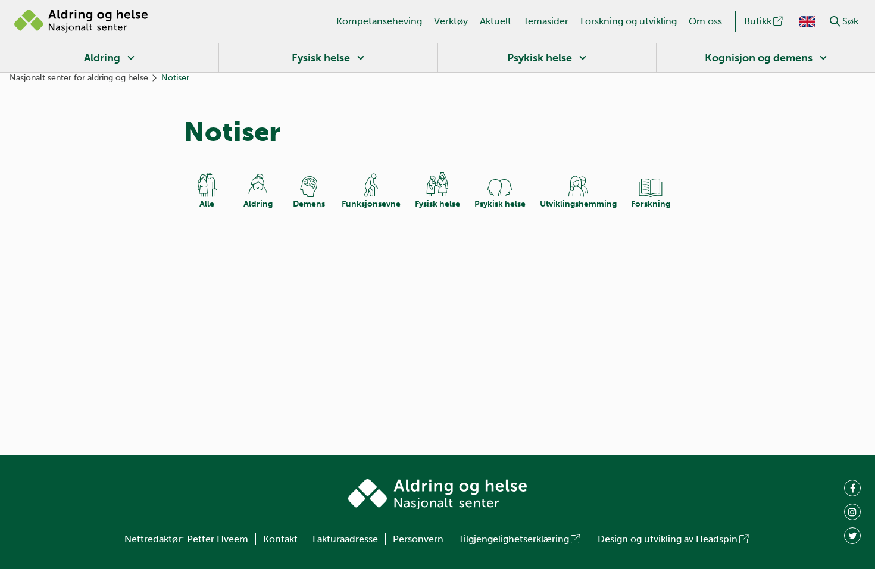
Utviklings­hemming (578, 204)
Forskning (650, 204)
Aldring (102, 57)
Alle (206, 204)
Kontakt (280, 539)
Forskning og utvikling (628, 21)
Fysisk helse (321, 57)
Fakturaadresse (345, 539)
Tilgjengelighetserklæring (513, 539)
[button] (835, 21)
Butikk (757, 21)
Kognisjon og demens (758, 57)
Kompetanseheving (379, 21)
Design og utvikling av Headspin (668, 539)
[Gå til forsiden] (81, 21)
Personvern (418, 539)
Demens (309, 204)
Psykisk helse (539, 57)
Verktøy (451, 21)
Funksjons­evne (371, 204)
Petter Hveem (217, 539)
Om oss (705, 21)
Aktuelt (495, 21)
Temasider (545, 21)
